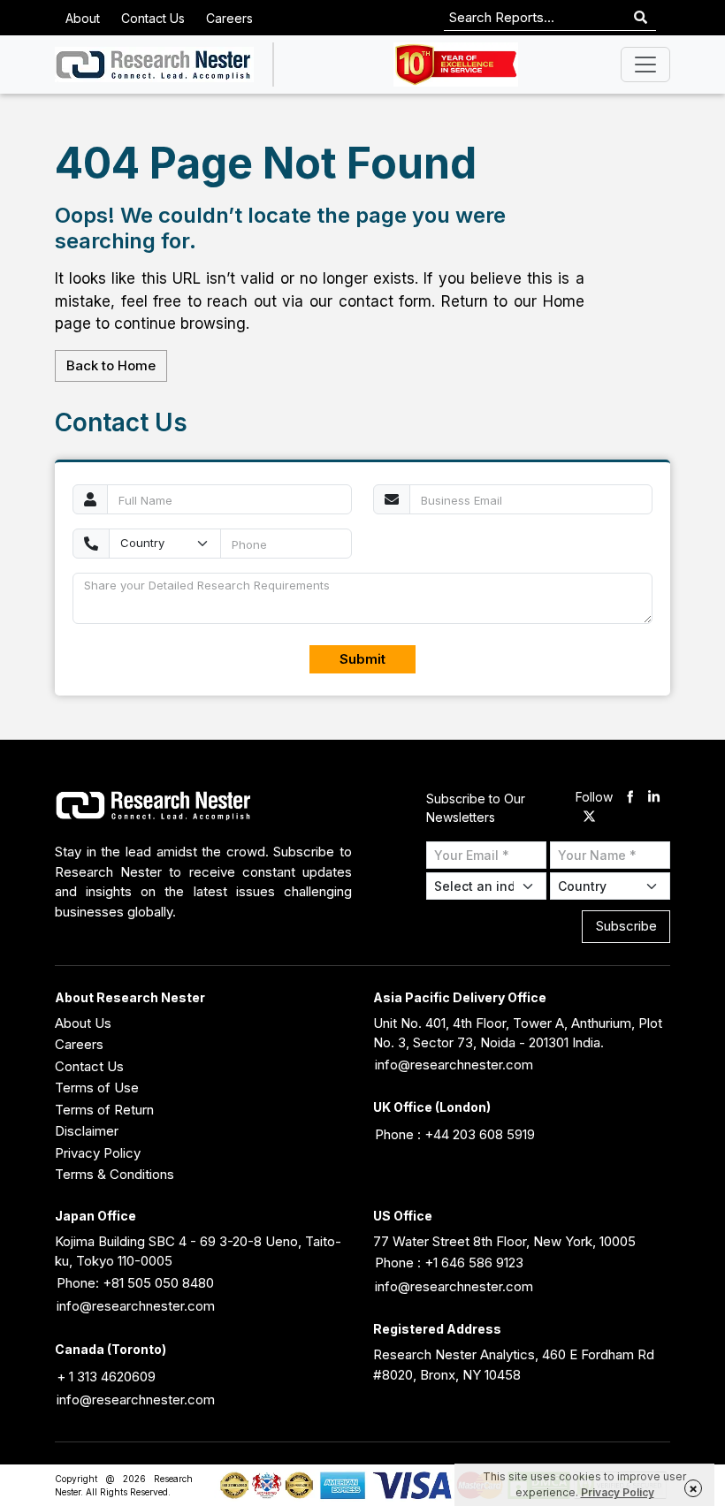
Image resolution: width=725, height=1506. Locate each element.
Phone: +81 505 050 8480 (135, 1282)
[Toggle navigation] (645, 64)
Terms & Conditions (114, 1174)
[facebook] (630, 797)
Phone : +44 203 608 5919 (455, 1134)
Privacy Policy (98, 1153)
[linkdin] (653, 797)
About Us (83, 1023)
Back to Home (111, 365)
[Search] (640, 18)
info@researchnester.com (454, 1064)
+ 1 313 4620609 (106, 1376)
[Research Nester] (154, 64)
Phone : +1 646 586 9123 (449, 1262)
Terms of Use (97, 1087)
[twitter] (589, 818)
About (82, 18)
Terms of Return (104, 1109)
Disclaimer (86, 1130)
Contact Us (153, 18)
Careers (229, 18)
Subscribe (626, 925)
